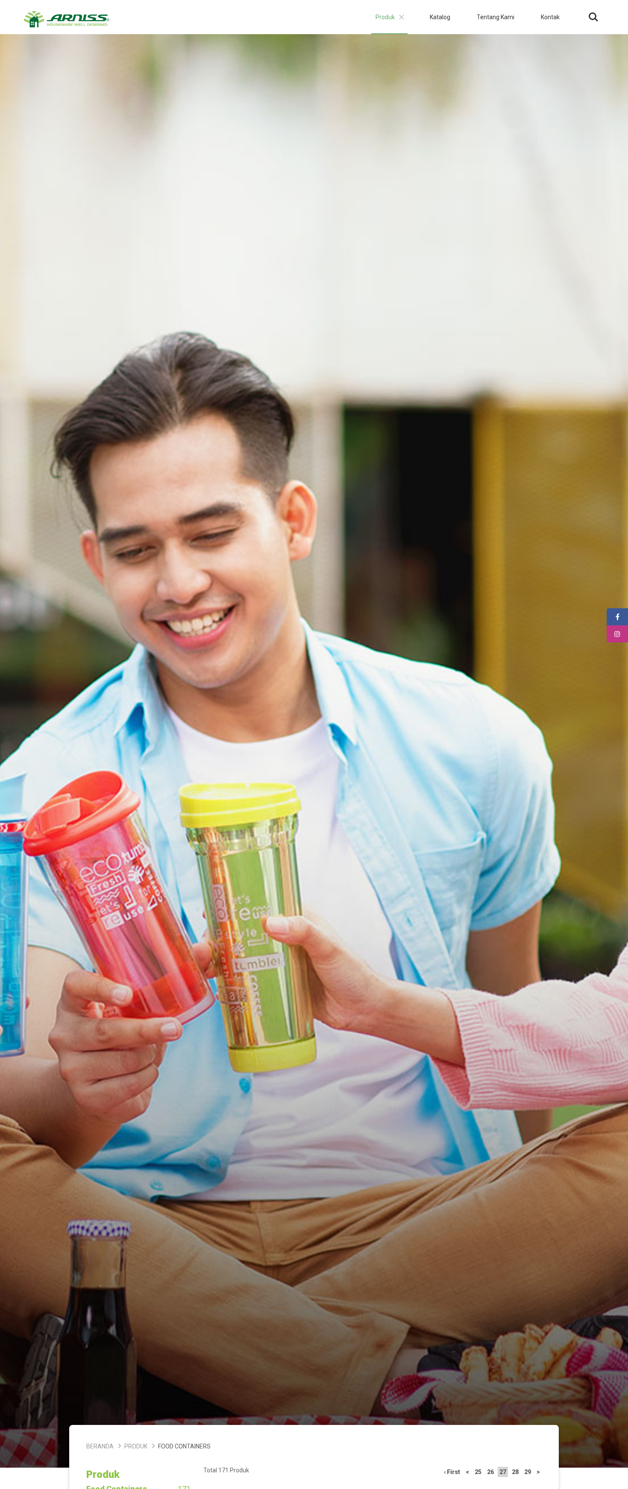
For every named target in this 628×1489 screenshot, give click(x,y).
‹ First (452, 1471)
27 (502, 1471)
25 (478, 1471)
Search (593, 11)
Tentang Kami (495, 17)
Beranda (100, 1446)
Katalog (440, 17)
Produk (385, 17)
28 (515, 1471)
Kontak (550, 17)
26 (490, 1471)
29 (527, 1471)
